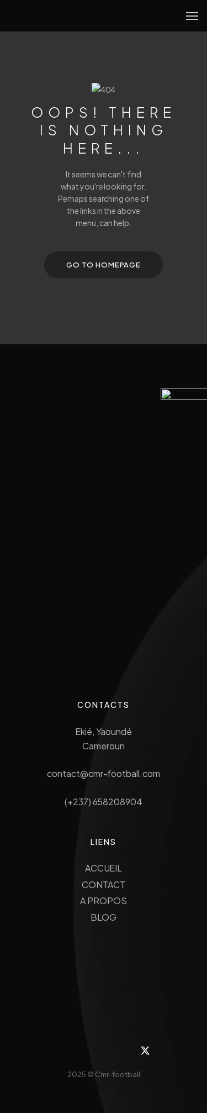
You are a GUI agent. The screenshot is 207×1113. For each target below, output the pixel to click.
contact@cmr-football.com (103, 773)
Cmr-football (117, 1074)
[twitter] (145, 1050)
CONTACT (103, 884)
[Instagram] (62, 1050)
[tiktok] (89, 1050)
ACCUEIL (104, 868)
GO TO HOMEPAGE (103, 264)
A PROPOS (103, 900)
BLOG (104, 917)
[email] (117, 1050)
